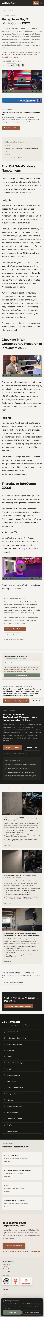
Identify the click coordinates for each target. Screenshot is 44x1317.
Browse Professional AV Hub (14, 982)
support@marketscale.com (17, 672)
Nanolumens (21, 182)
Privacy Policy (7, 1308)
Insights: (8, 145)
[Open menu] (41, 3)
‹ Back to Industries (7, 11)
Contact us (5, 1266)
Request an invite (10, 128)
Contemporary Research (13, 382)
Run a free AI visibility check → (16, 701)
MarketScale (29, 52)
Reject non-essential (32, 1312)
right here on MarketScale (28, 502)
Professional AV (9, 15)
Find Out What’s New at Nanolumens (15, 142)
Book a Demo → (6, 1268)
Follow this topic (22, 675)
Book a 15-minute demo (14, 1246)
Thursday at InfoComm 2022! (13, 158)
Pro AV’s (34, 522)
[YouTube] (9, 1271)
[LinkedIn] (2, 1271)
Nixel (4, 235)
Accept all (12, 1312)
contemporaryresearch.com (14, 474)
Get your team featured (15, 629)
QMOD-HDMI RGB (22, 440)
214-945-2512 (36, 1251)
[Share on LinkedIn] (22, 65)
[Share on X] (18, 65)
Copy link (12, 65)
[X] (6, 1271)
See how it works (13, 635)
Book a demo (32, 748)
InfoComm (21, 496)
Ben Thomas (16, 508)
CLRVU (26, 253)
